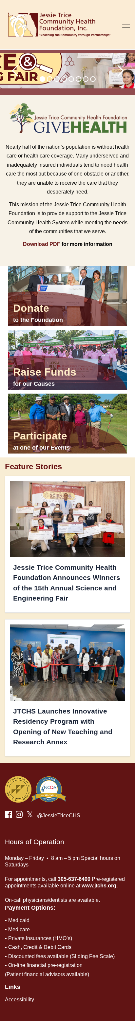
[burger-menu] (126, 24)
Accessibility (19, 999)
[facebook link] (8, 815)
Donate (31, 308)
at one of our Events (41, 447)
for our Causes (34, 384)
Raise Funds (44, 372)
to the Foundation (38, 320)
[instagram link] (19, 815)
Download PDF (41, 244)
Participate (40, 436)
